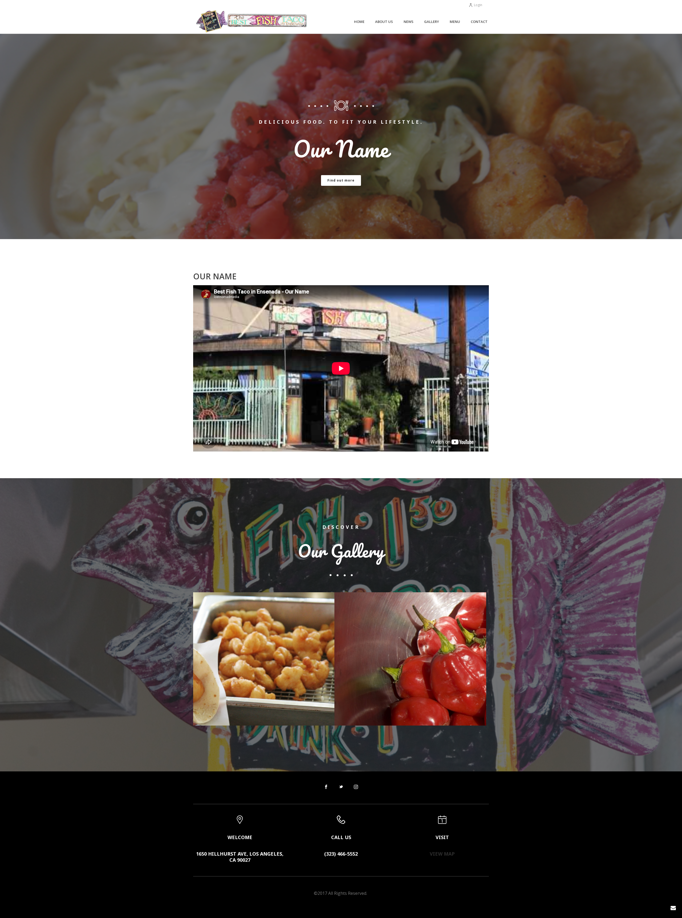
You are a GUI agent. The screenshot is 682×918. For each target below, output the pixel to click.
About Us (384, 21)
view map (442, 854)
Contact (479, 21)
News (408, 21)
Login (478, 5)
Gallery (431, 21)
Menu (455, 21)
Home (359, 21)
